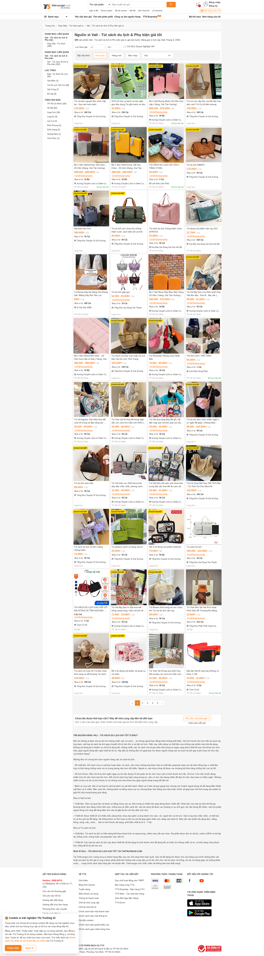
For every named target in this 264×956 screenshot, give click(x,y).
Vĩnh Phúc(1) (53, 138)
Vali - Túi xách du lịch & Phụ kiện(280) (57, 63)
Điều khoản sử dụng (88, 893)
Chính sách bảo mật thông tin (93, 916)
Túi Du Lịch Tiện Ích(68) (58, 85)
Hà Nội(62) (52, 108)
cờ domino (157, 10)
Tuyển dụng (84, 889)
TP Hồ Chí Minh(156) (56, 103)
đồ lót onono (121, 10)
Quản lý (29, 948)
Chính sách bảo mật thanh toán (94, 911)
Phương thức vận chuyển (55, 909)
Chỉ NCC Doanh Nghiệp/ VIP (140, 46)
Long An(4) (52, 116)
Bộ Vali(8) (51, 94)
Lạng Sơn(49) (53, 112)
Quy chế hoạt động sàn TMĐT (129, 880)
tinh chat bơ (144, 10)
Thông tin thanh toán (89, 898)
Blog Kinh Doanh (87, 885)
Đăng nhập (214, 2)
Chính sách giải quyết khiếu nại (94, 924)
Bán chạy (132, 55)
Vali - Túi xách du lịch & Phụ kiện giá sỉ (105, 25)
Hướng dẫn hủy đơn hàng (55, 904)
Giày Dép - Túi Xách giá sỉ (70, 25)
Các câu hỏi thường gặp (54, 891)
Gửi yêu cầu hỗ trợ (52, 895)
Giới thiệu (83, 880)
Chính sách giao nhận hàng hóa (94, 929)
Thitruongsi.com (85, 857)
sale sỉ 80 (93, 10)
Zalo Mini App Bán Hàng (126, 898)
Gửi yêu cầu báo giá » (197, 718)
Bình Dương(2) (54, 125)
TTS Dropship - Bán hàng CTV (130, 889)
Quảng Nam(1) (54, 134)
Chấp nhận (13, 948)
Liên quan (100, 55)
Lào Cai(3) (52, 121)
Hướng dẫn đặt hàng (53, 900)
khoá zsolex (106, 10)
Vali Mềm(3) (52, 81)
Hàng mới (116, 55)
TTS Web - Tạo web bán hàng (129, 893)
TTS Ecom (120, 902)
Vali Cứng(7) (53, 89)
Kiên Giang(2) (53, 129)
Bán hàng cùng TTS (212, 11)
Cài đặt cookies (86, 920)
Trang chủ (50, 25)
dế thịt (133, 10)
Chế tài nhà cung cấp (89, 902)
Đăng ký (213, 6)
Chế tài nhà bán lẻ (87, 907)
